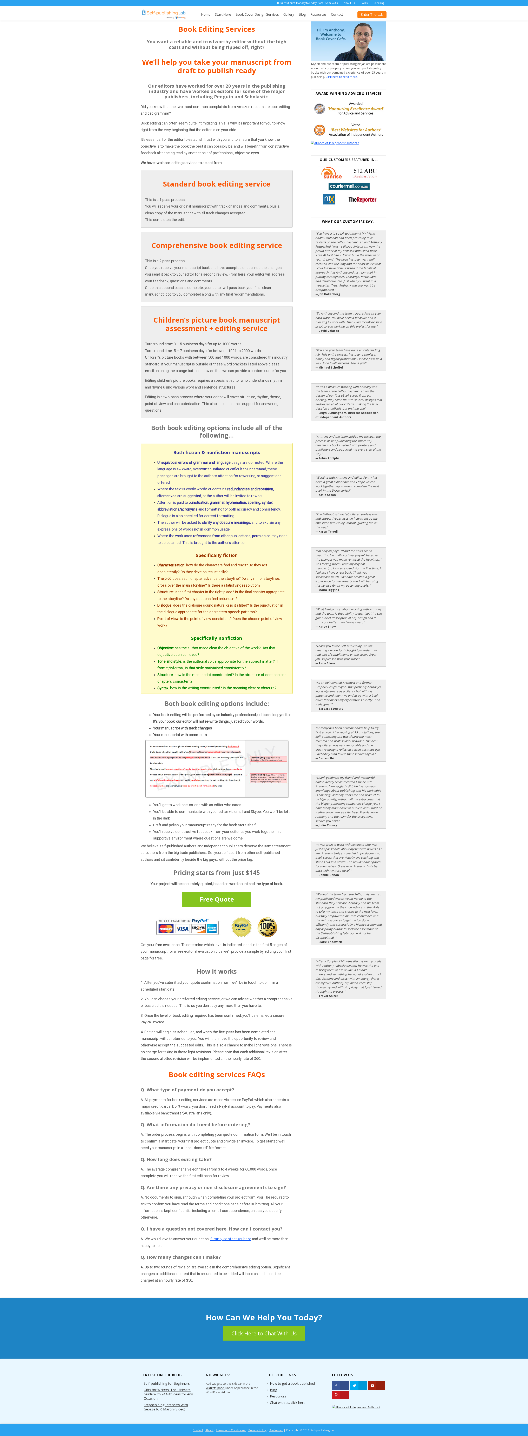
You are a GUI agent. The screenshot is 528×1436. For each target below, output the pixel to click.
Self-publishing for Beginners (167, 1383)
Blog (302, 14)
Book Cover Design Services (257, 14)
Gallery (288, 14)
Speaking (379, 3)
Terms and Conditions (231, 1430)
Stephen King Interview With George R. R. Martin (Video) (166, 1407)
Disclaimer (276, 1430)
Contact (337, 14)
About (209, 1430)
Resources (318, 14)
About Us (349, 3)
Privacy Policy (257, 1430)
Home (205, 14)
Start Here (223, 14)
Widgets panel (215, 1388)
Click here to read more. (342, 77)
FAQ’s (364, 3)
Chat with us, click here (287, 1402)
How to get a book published (292, 1383)
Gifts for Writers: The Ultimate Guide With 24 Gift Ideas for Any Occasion (168, 1394)
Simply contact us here (230, 1238)
